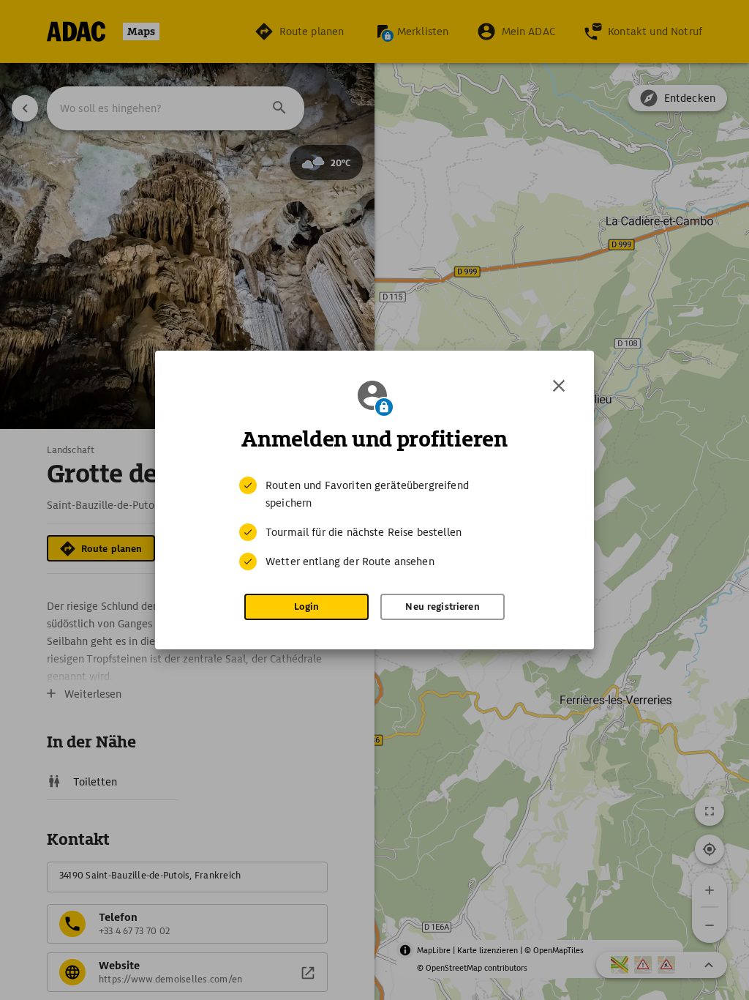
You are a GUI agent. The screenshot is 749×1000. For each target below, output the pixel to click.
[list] (374, 523)
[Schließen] (558, 385)
